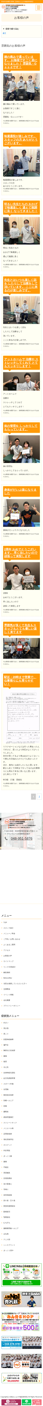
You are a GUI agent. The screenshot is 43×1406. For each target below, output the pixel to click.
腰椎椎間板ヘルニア (11, 1228)
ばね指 (5, 1234)
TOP (5, 922)
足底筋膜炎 (7, 1178)
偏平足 (5, 1045)
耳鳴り (5, 1189)
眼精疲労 (6, 1212)
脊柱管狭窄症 (8, 1139)
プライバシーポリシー (11, 1006)
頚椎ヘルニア (8, 1100)
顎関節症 (6, 1217)
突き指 (5, 1028)
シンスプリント (9, 1245)
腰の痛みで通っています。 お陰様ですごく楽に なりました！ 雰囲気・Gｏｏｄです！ (20, 62)
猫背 (5, 1061)
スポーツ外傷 (8, 1084)
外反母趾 (6, 1150)
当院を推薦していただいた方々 (15, 983)
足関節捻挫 (7, 1134)
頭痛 (5, 1106)
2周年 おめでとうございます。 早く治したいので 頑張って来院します (21, 553)
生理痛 (5, 1089)
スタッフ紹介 (8, 928)
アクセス (6, 950)
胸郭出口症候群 (9, 1050)
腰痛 (5, 1162)
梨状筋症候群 (8, 1095)
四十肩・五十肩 (9, 1200)
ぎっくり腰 (7, 1156)
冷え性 (5, 1067)
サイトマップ (8, 961)
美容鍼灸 (6, 1173)
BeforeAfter (7, 978)
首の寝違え (7, 1184)
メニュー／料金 (9, 933)
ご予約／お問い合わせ (11, 939)
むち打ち (6, 1223)
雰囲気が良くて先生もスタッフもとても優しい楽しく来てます (20, 629)
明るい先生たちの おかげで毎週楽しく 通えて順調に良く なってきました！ (21, 207)
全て (4, 33)
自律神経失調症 (9, 1073)
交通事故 (6, 989)
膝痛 (5, 1056)
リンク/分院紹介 (9, 967)
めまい (5, 1023)
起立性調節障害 (9, 1078)
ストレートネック (10, 1123)
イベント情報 (8, 995)
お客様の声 (7, 956)
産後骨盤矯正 (8, 1117)
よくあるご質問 (9, 945)
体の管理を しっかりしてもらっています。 (21, 427)
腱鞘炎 (5, 1112)
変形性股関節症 (9, 1206)
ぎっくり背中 (8, 1250)
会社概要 (6, 1000)
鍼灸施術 (6, 972)
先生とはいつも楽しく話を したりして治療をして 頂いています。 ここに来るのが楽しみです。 (21, 285)
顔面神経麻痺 (8, 1039)
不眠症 (5, 1167)
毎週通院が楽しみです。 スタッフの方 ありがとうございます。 (21, 139)
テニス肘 (6, 1239)
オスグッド (7, 1145)
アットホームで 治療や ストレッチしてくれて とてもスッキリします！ (21, 363)
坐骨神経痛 (7, 1195)
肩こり (5, 1034)
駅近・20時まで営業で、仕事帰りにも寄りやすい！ (20, 680)
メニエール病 (8, 1128)
